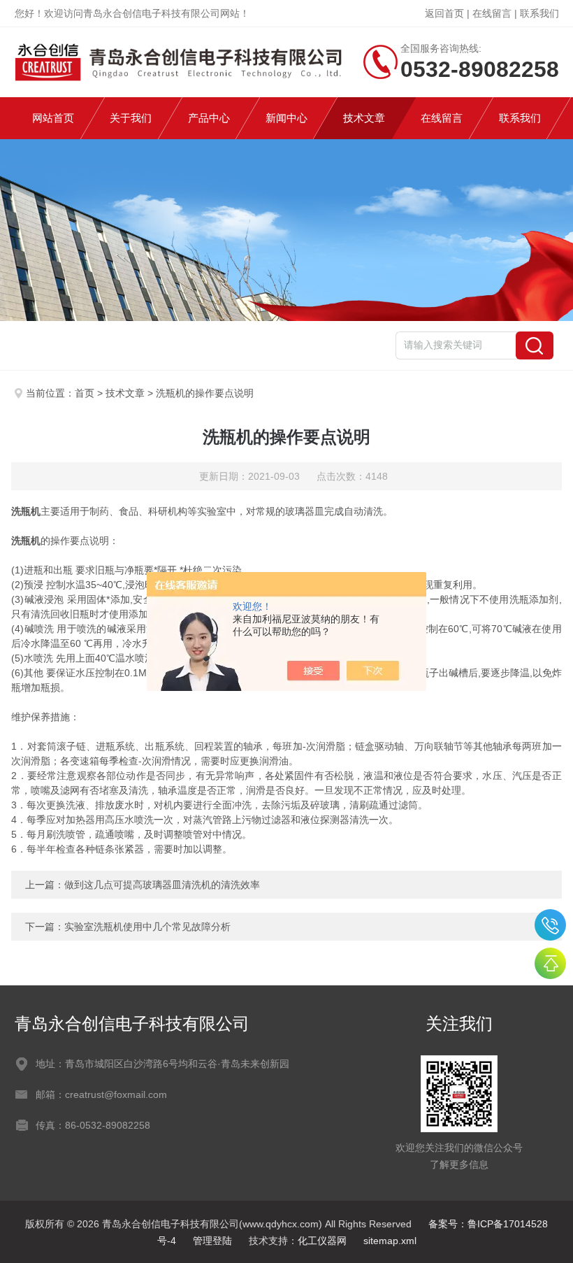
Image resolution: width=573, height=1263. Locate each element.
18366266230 (550, 925)
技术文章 (364, 118)
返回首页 (444, 13)
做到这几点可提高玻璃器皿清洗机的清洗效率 (162, 884)
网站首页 (53, 118)
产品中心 (209, 118)
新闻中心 (286, 118)
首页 (84, 393)
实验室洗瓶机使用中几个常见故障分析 (147, 926)
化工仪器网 (322, 1240)
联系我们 (539, 13)
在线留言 (492, 13)
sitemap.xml (389, 1240)
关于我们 (131, 118)
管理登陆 (212, 1240)
